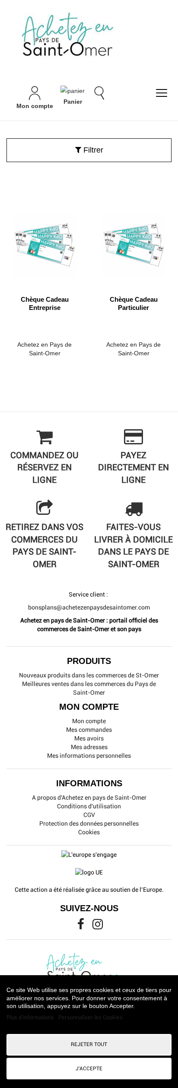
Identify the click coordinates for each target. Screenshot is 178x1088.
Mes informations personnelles (89, 755)
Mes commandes (89, 729)
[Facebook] (81, 926)
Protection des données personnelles (89, 823)
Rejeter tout (89, 1044)
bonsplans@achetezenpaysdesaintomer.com (89, 607)
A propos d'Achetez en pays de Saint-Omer (89, 797)
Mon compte (89, 721)
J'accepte (89, 1069)
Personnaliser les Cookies (90, 1017)
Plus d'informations (30, 1017)
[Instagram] (97, 926)
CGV (89, 814)
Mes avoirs (89, 738)
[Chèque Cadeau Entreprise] (44, 242)
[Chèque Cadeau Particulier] (133, 242)
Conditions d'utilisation (89, 806)
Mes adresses (89, 746)
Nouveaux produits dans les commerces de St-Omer (89, 675)
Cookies (89, 832)
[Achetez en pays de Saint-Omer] (89, 36)
